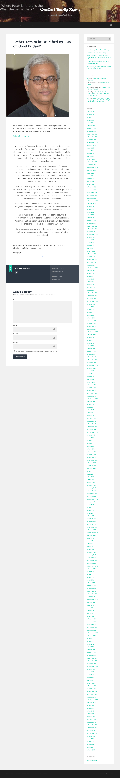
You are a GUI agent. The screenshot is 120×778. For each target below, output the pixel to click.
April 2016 (91, 446)
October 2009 (92, 663)
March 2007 (91, 750)
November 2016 (92, 427)
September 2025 (93, 142)
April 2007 (91, 747)
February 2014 (92, 518)
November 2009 (92, 661)
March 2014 (91, 516)
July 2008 (91, 705)
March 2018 (91, 382)
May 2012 (91, 577)
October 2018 (92, 362)
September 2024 (93, 167)
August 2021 (91, 270)
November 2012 (92, 560)
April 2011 (91, 613)
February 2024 (92, 187)
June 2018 (91, 374)
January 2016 (92, 454)
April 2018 (91, 379)
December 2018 (92, 357)
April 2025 (91, 156)
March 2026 (91, 126)
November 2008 (92, 694)
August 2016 (91, 435)
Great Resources (14, 25)
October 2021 (92, 265)
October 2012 (92, 563)
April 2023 (91, 215)
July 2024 (91, 173)
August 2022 (91, 237)
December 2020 (92, 293)
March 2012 (91, 583)
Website (15, 342)
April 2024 (91, 181)
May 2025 (91, 153)
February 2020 (92, 321)
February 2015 (92, 485)
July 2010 (91, 638)
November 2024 (92, 162)
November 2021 (92, 262)
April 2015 (91, 480)
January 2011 (92, 622)
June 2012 (91, 574)
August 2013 (91, 535)
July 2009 (91, 672)
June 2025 (91, 151)
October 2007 (92, 730)
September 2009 (93, 666)
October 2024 (92, 165)
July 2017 (91, 404)
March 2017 (91, 415)
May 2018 (91, 376)
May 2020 (91, 312)
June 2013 (91, 541)
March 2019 (91, 348)
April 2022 (91, 248)
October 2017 (92, 396)
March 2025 (91, 159)
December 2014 (92, 491)
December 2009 (92, 658)
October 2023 (92, 198)
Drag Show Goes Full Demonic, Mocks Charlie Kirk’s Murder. (99, 67)
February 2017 (92, 418)
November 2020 (92, 296)
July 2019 (91, 337)
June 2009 (91, 675)
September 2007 (93, 733)
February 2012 (92, 585)
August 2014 (91, 502)
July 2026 (91, 114)
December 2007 (92, 725)
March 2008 (91, 716)
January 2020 (92, 323)
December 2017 (92, 390)
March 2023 (91, 217)
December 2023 (92, 192)
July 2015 (91, 471)
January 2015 (92, 488)
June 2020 (91, 309)
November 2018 (92, 360)
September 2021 (93, 268)
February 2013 (92, 552)
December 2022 (92, 226)
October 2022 (92, 231)
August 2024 (91, 170)
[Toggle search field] (111, 25)
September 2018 (93, 365)
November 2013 (92, 527)
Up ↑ (112, 774)
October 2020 (92, 298)
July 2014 (91, 505)
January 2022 (92, 256)
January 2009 (92, 688)
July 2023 (91, 206)
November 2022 (92, 229)
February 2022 (92, 254)
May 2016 (91, 443)
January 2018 (92, 387)
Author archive (16, 272)
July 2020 (91, 307)
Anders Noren (105, 774)
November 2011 (92, 594)
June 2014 (91, 507)
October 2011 (92, 597)
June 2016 (91, 440)
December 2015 (92, 457)
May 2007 (91, 744)
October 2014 (92, 496)
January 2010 (92, 655)
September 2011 (93, 599)
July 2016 (91, 438)
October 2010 (92, 630)
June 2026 (91, 117)
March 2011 (91, 616)
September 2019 (93, 332)
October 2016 (92, 429)
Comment (16, 300)
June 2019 (91, 340)
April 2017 (91, 413)
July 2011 (91, 605)
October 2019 (92, 329)
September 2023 (93, 201)
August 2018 (91, 368)
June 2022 (91, 243)
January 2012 (92, 588)
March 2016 (91, 449)
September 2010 (93, 633)
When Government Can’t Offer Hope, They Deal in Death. (98, 62)
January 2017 (92, 421)
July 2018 (91, 371)
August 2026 (91, 112)
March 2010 (91, 649)
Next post (57, 279)
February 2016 (92, 452)
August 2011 (91, 602)
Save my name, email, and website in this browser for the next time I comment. (37, 351)
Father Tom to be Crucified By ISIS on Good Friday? (42, 44)
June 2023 (91, 209)
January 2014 (92, 521)
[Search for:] (99, 39)
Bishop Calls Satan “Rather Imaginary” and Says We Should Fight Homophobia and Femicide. (99, 99)
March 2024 (91, 184)
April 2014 (91, 513)
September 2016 (93, 432)
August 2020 (91, 304)
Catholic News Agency (21, 136)
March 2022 (91, 251)
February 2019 (92, 351)
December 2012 (92, 558)
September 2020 (93, 301)
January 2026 (92, 131)
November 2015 (92, 460)
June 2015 (91, 474)
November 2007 (92, 728)
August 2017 (91, 401)
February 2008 (92, 719)
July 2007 (91, 739)
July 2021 (91, 273)
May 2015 (91, 477)
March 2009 (91, 683)
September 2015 (93, 466)
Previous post (58, 276)
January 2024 (92, 190)
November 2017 (92, 393)
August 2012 (91, 569)
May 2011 (91, 611)
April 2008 (91, 714)
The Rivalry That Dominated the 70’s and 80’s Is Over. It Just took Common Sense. (99, 57)
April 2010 (91, 647)
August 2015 (91, 468)
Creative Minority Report (60, 9)
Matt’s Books (31, 25)
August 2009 (91, 669)
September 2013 (93, 532)
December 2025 (92, 134)
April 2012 (91, 580)
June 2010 (91, 641)
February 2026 (92, 128)
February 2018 (92, 385)
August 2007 (91, 736)
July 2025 (91, 148)
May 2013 (91, 544)
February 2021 (92, 287)
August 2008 (91, 702)
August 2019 (91, 335)
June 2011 (91, 608)
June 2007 (91, 741)
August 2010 (91, 636)
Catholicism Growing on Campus (98, 53)
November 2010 (92, 627)
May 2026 (91, 120)
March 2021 (91, 284)
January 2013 (92, 555)
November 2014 (92, 493)
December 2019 (92, 326)
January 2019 (92, 354)
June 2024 (91, 176)
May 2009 (91, 677)
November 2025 (92, 137)
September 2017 (93, 399)
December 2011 (92, 591)
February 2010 (92, 652)
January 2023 (92, 223)
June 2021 (91, 276)
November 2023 (92, 195)
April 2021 (91, 282)
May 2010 (91, 644)
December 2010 (92, 624)
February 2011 (92, 619)
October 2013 (92, 530)
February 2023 (92, 220)
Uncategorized (58, 271)
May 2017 (91, 410)
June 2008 (91, 708)
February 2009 (92, 686)
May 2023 (91, 212)
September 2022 (93, 234)
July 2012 (91, 571)
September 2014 (93, 499)
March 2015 (91, 482)
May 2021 (91, 279)
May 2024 (91, 178)
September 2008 (93, 700)
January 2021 (92, 290)
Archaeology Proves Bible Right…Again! (99, 50)
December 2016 (92, 424)
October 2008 (92, 697)
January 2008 (92, 722)
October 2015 (92, 463)
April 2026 (91, 123)
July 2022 (91, 240)
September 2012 (93, 566)
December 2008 (92, 691)
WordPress (44, 774)
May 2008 (91, 711)
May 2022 (91, 245)
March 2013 (91, 549)
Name (15, 325)
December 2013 (92, 524)
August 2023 (91, 204)
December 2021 (92, 259)
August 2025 (91, 145)
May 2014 (91, 510)
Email (15, 334)
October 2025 (92, 139)
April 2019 (91, 346)
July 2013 (91, 538)
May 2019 (91, 343)
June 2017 (91, 407)
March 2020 (91, 318)
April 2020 (91, 315)
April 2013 (91, 546)
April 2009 (91, 680)
